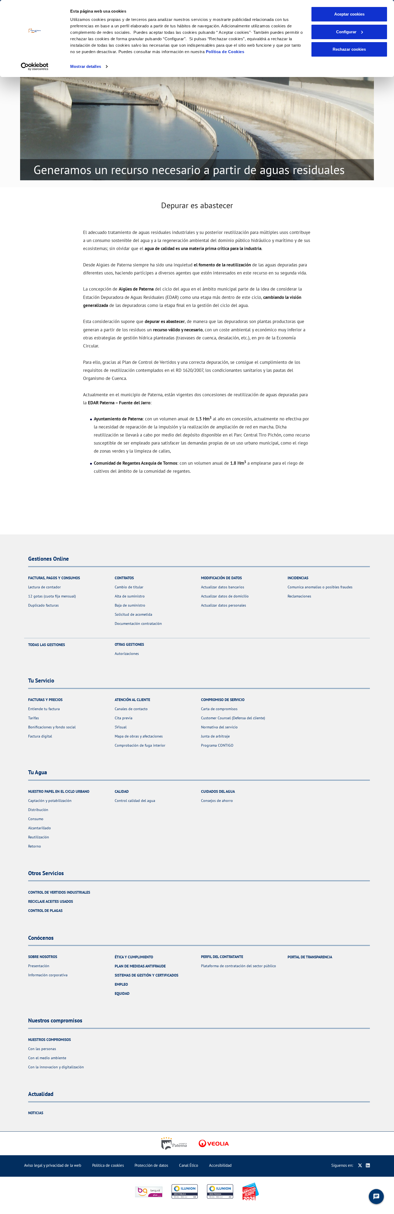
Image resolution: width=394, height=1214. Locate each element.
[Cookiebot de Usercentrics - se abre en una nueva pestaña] (34, 67)
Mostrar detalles (85, 66)
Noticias (35, 1112)
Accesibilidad (220, 1165)
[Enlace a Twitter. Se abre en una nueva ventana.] (360, 1165)
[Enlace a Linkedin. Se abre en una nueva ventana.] (368, 1165)
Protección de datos (151, 1165)
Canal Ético (188, 1165)
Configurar (346, 32)
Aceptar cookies (349, 14)
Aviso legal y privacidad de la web (52, 1165)
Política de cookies (108, 1165)
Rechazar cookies (349, 49)
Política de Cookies (225, 51)
